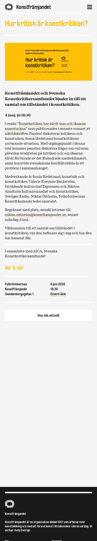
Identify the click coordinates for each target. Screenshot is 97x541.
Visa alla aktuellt (48, 315)
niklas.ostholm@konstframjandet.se (35, 214)
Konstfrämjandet (15, 514)
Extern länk (58, 294)
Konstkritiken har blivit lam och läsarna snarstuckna (45, 126)
